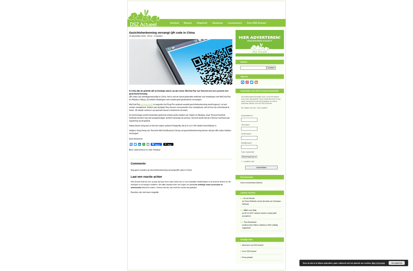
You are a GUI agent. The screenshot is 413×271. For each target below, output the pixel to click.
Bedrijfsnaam (246, 143)
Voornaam (245, 125)
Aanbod (174, 23)
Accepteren (396, 263)
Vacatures (217, 23)
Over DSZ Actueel (256, 23)
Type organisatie (247, 152)
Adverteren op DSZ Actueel (252, 245)
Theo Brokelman (250, 222)
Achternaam (246, 134)
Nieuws (188, 23)
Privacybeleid (247, 257)
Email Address (247, 116)
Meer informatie (378, 263)
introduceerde (147, 104)
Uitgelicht (202, 23)
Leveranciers (235, 23)
